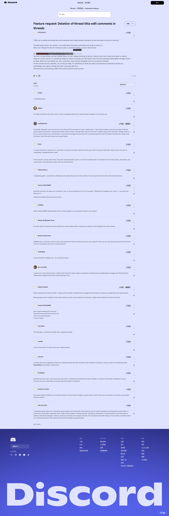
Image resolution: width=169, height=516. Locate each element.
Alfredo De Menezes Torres (46, 220)
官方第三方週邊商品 (127, 466)
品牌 (101, 447)
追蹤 (128, 23)
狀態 (81, 447)
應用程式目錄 (84, 450)
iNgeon (40, 108)
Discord (72, 8)
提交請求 (87, 3)
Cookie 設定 (145, 447)
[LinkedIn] (39, 76)
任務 (122, 463)
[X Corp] (37, 76)
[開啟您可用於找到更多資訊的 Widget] (162, 513)
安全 (122, 444)
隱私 (142, 444)
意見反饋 (80, 3)
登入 (36, 424)
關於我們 (103, 441)
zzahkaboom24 (42, 123)
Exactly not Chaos (43, 389)
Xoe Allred (41, 326)
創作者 (123, 454)
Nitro (81, 444)
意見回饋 (123, 450)
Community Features (92, 8)
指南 (142, 450)
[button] (42, 54)
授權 (142, 457)
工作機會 (103, 444)
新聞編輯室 (103, 450)
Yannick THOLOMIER (44, 185)
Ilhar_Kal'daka (42, 267)
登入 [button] (157, 3)
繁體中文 (16, 446)
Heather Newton (43, 287)
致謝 (142, 454)
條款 (142, 441)
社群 (122, 457)
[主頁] (10, 3)
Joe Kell (40, 341)
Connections (37, 365)
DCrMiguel (41, 373)
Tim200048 (41, 252)
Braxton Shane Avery (44, 235)
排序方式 (123, 84)
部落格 (123, 447)
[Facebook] (34, 76)
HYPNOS (40, 205)
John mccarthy (42, 405)
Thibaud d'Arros (42, 170)
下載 (81, 441)
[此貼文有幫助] (134, 33)
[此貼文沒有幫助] (134, 38)
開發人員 (123, 460)
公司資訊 (144, 460)
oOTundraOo (42, 32)
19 (135, 76)
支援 (122, 441)
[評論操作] (134, 101)
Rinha (39, 144)
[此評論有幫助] (134, 92)
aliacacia (40, 356)
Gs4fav (40, 93)
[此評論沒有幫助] (134, 98)
